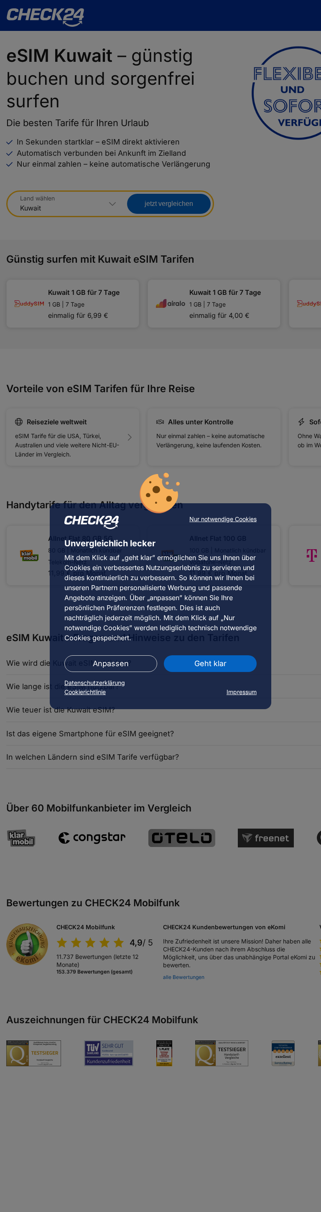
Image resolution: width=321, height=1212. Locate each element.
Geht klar (210, 663)
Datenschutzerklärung (94, 682)
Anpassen (111, 663)
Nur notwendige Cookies (223, 519)
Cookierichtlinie (85, 691)
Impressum (242, 691)
